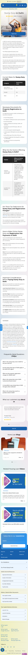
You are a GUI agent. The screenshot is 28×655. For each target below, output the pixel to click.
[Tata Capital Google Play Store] (5, 630)
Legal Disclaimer (4, 650)
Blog (11, 554)
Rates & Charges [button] (5, 619)
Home (2, 8)
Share (20, 457)
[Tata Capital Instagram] (8, 647)
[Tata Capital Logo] (5, 625)
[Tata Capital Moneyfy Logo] (5, 635)
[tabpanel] (14, 413)
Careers (11, 551)
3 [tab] (11, 424)
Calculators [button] (4, 616)
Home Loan (6, 8)
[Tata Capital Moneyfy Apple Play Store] (15, 639)
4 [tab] (12, 424)
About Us (3, 551)
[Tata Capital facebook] (2, 647)
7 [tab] (16, 424)
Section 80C (5, 215)
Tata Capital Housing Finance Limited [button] (10, 598)
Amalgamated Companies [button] (7, 580)
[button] (3, 5)
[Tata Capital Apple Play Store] (15, 630)
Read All (14, 428)
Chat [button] (24, 654)
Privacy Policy (11, 650)
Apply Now (14, 33)
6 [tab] (15, 424)
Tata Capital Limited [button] (6, 595)
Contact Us (21, 554)
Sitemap (23, 650)
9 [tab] (19, 424)
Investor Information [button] (6, 577)
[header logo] (6, 5)
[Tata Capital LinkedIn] (14, 647)
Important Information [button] (7, 574)
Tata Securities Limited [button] (7, 601)
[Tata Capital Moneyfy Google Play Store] (5, 639)
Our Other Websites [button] (6, 583)
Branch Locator (4, 557)
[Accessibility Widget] (2, 650)
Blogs (10, 1)
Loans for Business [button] (6, 613)
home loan (14, 344)
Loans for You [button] (5, 610)
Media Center (22, 551)
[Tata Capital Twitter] (5, 647)
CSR (2, 554)
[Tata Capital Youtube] (11, 647)
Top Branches (5, 587)
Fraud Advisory (18, 650)
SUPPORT (14, 1)
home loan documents (11, 341)
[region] (14, 89)
